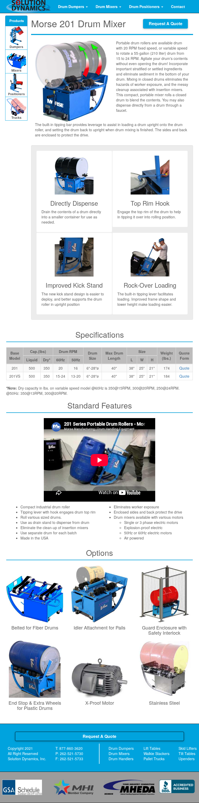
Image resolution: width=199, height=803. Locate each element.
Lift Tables (152, 748)
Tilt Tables (187, 753)
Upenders (187, 758)
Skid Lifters (188, 748)
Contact (178, 6)
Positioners (16, 94)
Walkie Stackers (156, 753)
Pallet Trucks (154, 758)
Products (16, 20)
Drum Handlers (121, 758)
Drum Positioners (145, 6)
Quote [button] (184, 368)
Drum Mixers (107, 6)
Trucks (16, 117)
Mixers (16, 70)
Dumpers (16, 46)
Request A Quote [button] (165, 23)
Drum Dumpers (71, 6)
